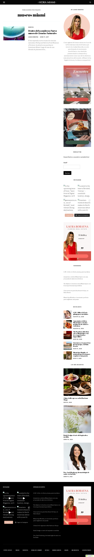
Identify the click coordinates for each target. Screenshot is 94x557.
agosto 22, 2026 (78, 316)
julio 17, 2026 (77, 348)
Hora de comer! (36, 550)
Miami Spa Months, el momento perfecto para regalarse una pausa (76, 298)
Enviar (67, 173)
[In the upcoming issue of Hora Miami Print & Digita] (70, 191)
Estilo (47, 550)
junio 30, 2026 (68, 439)
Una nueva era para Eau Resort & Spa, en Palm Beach (81, 344)
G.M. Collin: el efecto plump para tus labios (77, 272)
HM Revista (75, 550)
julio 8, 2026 (68, 402)
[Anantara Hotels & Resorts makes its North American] (84, 205)
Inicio (17, 550)
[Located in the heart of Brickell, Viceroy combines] (84, 191)
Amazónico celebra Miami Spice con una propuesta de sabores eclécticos (76, 278)
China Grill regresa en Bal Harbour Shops (76, 399)
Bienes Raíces (56, 550)
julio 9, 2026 (77, 358)
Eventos (31, 27)
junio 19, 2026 (68, 476)
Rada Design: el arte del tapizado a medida (76, 436)
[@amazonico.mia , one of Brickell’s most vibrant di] (70, 205)
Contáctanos (86, 550)
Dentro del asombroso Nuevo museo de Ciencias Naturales (42, 32)
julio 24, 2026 (77, 339)
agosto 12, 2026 (78, 328)
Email (66, 162)
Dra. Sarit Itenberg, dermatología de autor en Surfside (76, 473)
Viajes (66, 550)
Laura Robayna (33, 37)
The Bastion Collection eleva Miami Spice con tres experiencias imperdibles (77, 284)
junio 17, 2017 (44, 37)
